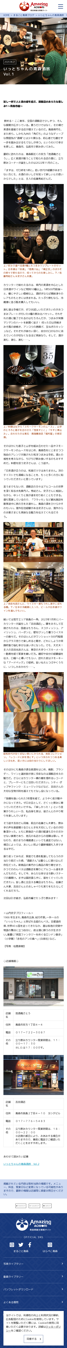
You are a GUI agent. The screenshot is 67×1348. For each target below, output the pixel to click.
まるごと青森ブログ (23, 15)
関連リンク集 (10, 1341)
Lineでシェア (48, 1205)
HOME (6, 15)
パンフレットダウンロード (18, 1289)
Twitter (21, 1244)
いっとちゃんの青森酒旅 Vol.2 (21, 1164)
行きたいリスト (17, 1320)
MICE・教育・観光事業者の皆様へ (22, 1329)
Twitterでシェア (21, 1205)
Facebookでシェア (35, 1205)
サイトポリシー (12, 1335)
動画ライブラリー (13, 1276)
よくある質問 (10, 1302)
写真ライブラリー (13, 1264)
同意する (32, 1339)
